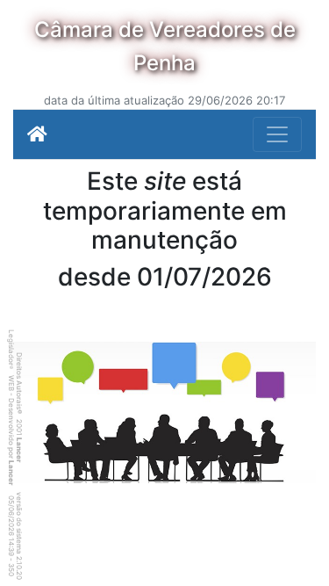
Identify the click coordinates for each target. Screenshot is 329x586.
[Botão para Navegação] (277, 134)
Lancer (19, 450)
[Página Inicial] (37, 134)
